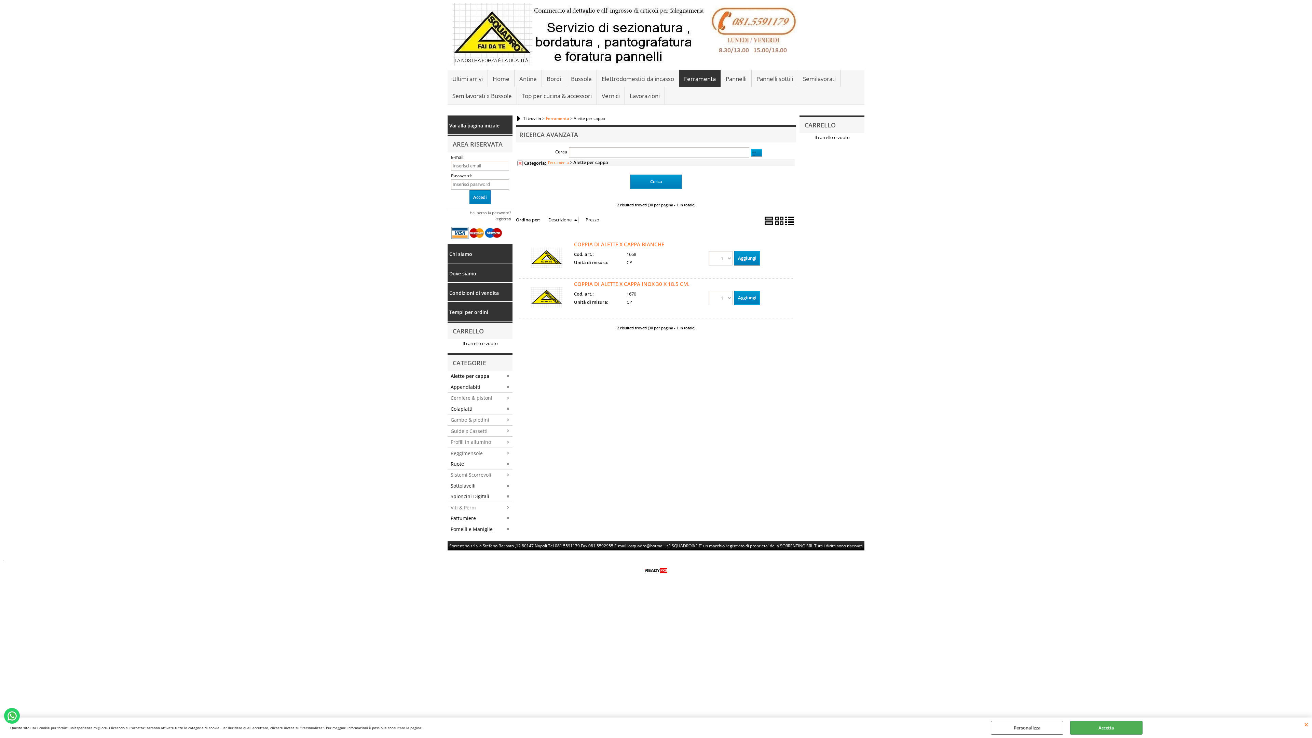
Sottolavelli (463, 485)
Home (501, 79)
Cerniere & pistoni (471, 398)
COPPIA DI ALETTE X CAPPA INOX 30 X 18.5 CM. (631, 284)
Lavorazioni (645, 96)
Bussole (581, 79)
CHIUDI (1306, 724)
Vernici (611, 96)
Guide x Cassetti (469, 431)
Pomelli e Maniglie (472, 529)
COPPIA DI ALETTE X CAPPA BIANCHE (619, 244)
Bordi (554, 79)
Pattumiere (463, 518)
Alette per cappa (470, 376)
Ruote (457, 464)
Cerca (561, 152)
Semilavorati (819, 79)
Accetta (1106, 728)
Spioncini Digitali (470, 496)
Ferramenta (700, 79)
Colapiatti (462, 409)
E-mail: (457, 157)
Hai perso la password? (490, 212)
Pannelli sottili (774, 79)
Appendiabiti (465, 387)
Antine (528, 79)
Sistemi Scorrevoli (471, 475)
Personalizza (1027, 728)
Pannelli (736, 79)
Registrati (502, 218)
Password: (461, 176)
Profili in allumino (471, 442)
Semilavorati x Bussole (482, 96)
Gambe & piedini (470, 419)
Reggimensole (467, 453)
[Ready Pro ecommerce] (656, 570)
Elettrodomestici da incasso (638, 79)
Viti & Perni (463, 507)
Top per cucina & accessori (557, 96)
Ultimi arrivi (467, 79)
